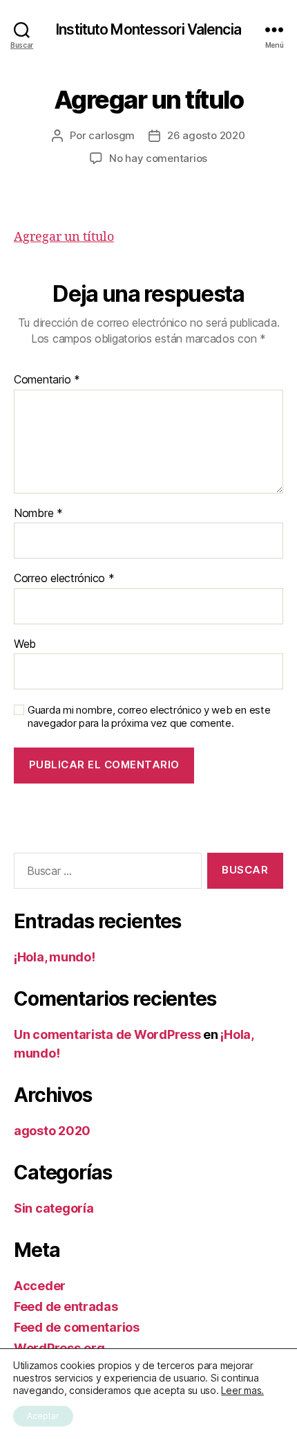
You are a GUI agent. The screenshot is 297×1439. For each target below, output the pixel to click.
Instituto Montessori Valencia (148, 29)
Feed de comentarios (77, 1327)
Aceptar (43, 1416)
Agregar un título (64, 237)
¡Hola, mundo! (54, 957)
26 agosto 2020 (206, 135)
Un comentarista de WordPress (107, 1034)
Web (25, 644)
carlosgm (111, 135)
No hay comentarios (158, 158)
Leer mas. (242, 1390)
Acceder (40, 1285)
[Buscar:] (105, 873)
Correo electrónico (64, 578)
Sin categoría (54, 1208)
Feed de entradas (66, 1306)
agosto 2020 (52, 1130)
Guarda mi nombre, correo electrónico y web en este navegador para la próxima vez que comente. (149, 717)
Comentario (47, 380)
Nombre (38, 513)
